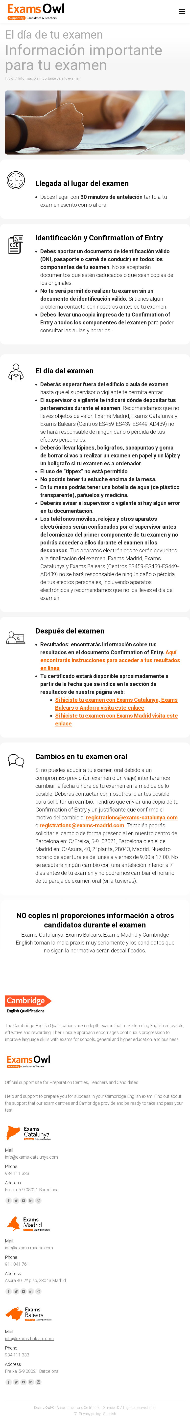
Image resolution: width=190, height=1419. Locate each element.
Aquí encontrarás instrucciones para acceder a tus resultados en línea (110, 660)
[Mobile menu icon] (182, 11)
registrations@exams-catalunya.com (132, 817)
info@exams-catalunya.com (31, 1157)
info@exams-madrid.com (29, 1247)
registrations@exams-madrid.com (82, 825)
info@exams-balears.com (29, 1338)
